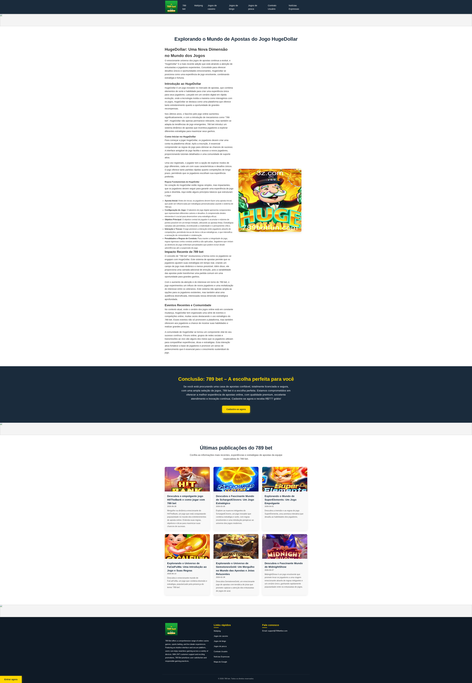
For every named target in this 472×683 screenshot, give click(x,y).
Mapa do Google (220, 662)
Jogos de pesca (252, 7)
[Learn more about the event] (236, 20)
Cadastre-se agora (236, 409)
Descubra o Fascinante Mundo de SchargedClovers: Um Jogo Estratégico (235, 500)
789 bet (184, 7)
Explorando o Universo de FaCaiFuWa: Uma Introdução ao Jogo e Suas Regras (187, 567)
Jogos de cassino (212, 7)
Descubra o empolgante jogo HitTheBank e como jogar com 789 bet (186, 500)
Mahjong (198, 5)
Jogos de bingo (233, 7)
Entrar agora (10, 679)
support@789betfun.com (278, 631)
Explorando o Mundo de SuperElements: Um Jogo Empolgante (280, 500)
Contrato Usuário (272, 7)
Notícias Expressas (294, 7)
